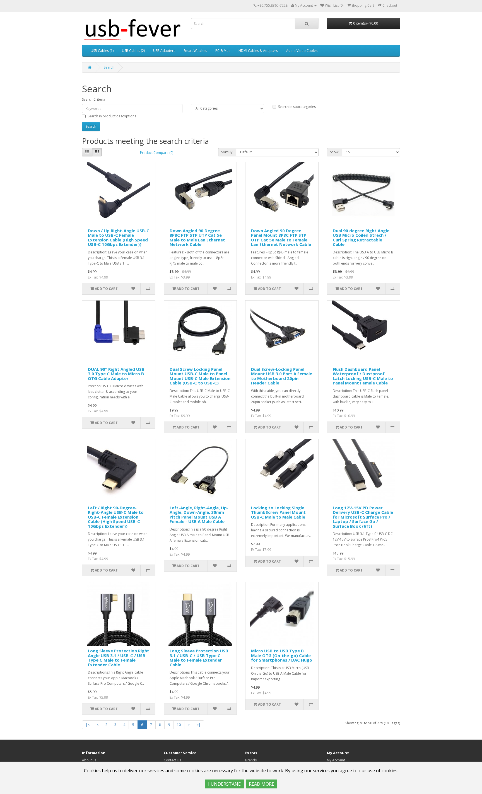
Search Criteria (93, 99)
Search (109, 67)
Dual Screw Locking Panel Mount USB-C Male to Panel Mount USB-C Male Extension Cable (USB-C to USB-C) (200, 376)
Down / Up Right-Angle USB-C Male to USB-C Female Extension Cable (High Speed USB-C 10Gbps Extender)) (118, 237)
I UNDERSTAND (225, 784)
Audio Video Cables (301, 50)
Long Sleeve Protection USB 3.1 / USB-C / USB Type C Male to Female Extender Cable (199, 657)
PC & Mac (222, 50)
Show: (334, 152)
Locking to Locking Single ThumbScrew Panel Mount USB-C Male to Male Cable (278, 512)
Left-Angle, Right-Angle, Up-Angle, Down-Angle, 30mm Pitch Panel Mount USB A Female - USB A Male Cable (199, 514)
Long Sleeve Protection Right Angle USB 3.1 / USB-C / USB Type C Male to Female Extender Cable (118, 657)
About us (89, 760)
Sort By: (227, 152)
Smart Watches (195, 50)
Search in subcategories (297, 106)
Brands (251, 760)
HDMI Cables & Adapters (258, 50)
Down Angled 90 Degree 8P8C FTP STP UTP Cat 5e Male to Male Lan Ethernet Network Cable (197, 237)
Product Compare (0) (156, 152)
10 (179, 724)
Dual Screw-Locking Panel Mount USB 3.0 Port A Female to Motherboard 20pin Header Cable (281, 376)
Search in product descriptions (112, 116)
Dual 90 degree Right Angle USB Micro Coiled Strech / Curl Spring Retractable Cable (361, 237)
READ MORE (261, 784)
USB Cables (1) (102, 50)
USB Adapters (164, 50)
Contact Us (172, 760)
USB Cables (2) (133, 50)
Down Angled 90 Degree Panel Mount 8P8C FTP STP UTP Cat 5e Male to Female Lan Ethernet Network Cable (281, 237)
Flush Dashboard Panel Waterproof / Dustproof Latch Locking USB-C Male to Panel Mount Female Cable (363, 376)
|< (88, 724)
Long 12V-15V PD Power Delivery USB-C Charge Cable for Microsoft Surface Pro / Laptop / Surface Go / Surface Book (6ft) (363, 517)
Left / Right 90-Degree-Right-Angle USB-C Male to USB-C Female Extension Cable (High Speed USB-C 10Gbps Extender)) (116, 517)
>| (199, 724)
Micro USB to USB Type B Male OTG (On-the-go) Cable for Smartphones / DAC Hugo (281, 655)
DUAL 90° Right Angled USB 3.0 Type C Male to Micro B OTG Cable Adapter (116, 373)
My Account (336, 760)
